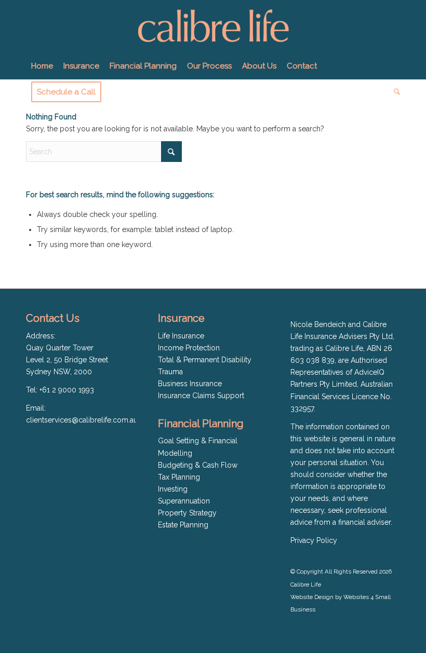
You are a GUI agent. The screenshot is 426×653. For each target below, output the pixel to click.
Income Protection (189, 348)
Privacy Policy (313, 540)
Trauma (170, 372)
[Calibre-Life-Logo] (213, 26)
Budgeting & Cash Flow (197, 465)
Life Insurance (181, 336)
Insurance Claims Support (201, 395)
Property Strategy (187, 513)
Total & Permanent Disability (204, 360)
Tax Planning (179, 477)
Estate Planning (183, 525)
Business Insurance (190, 383)
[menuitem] (42, 66)
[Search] (394, 92)
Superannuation (184, 501)
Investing (173, 489)
